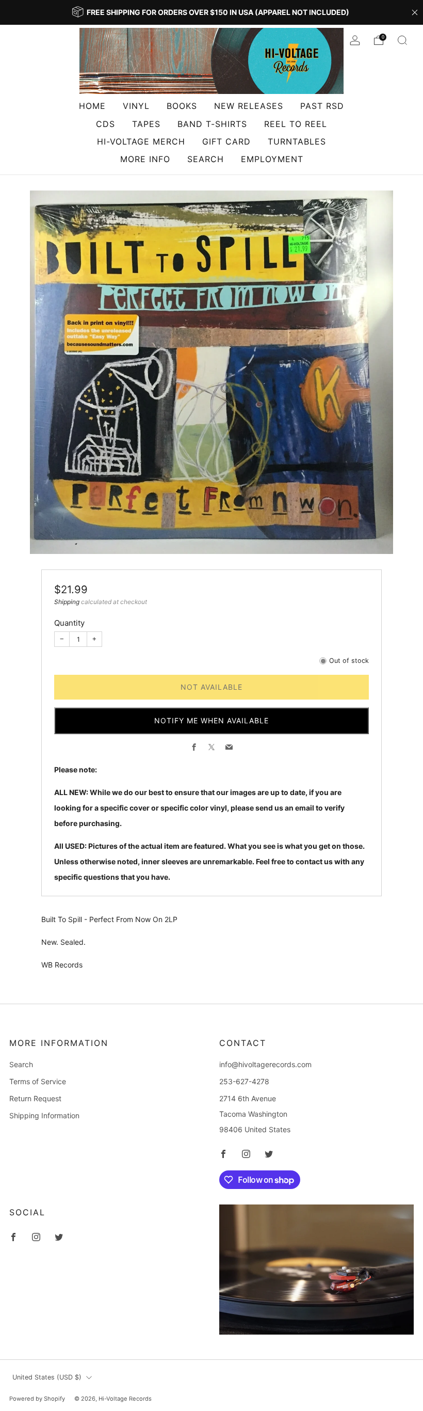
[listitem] (211, 12)
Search (205, 159)
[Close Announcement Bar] (414, 12)
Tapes (146, 124)
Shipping (66, 602)
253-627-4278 (244, 1081)
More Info (145, 159)
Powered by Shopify (37, 1398)
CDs (105, 124)
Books (182, 106)
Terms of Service (37, 1081)
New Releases (248, 106)
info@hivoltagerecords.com (265, 1064)
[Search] (402, 40)
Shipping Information (44, 1115)
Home (92, 106)
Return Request (35, 1098)
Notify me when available (211, 720)
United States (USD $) (47, 1377)
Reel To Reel (295, 124)
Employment (272, 159)
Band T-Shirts (212, 124)
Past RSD (322, 106)
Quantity (69, 623)
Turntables (297, 141)
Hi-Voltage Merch (141, 141)
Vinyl (136, 106)
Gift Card (226, 141)
